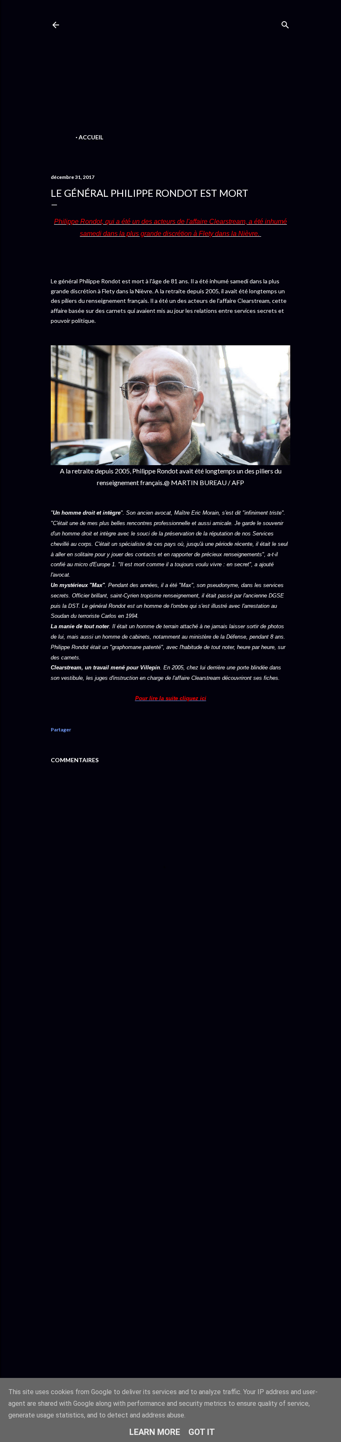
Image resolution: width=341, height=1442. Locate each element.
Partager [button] (61, 729)
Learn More (154, 1432)
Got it (201, 1432)
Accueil (91, 137)
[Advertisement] (170, 73)
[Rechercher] (285, 23)
